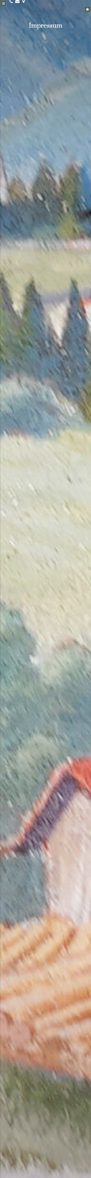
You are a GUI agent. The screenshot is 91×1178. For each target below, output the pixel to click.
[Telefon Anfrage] (11, 1)
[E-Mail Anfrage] (17, 1)
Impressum (45, 26)
